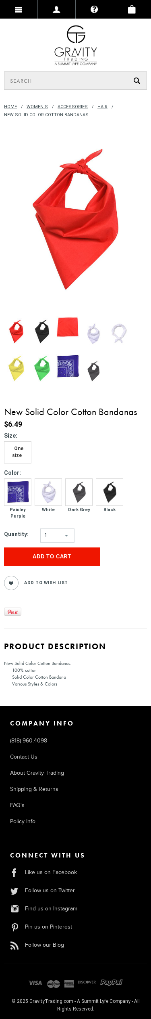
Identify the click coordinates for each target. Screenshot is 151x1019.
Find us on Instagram (51, 908)
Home (10, 106)
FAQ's (17, 805)
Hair (102, 106)
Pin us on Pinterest (48, 926)
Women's (37, 106)
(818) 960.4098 (28, 740)
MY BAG (132, 9)
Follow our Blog (44, 944)
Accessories (73, 106)
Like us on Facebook (51, 872)
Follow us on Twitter (50, 890)
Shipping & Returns (34, 789)
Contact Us (23, 756)
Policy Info (22, 821)
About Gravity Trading (37, 772)
